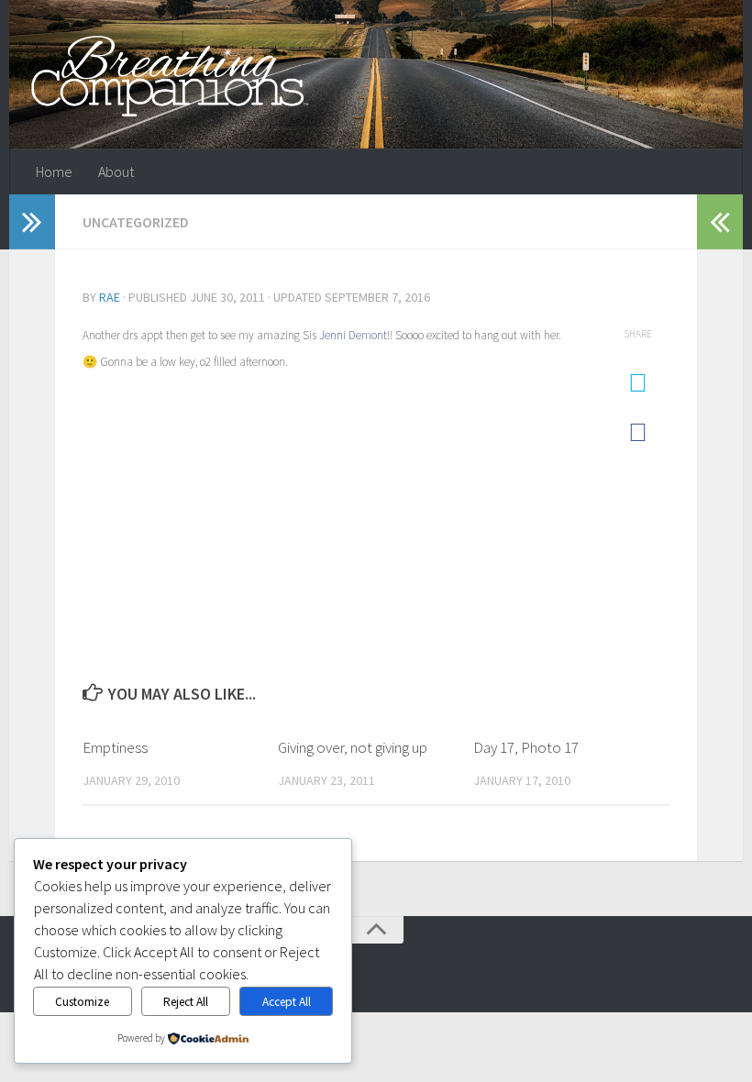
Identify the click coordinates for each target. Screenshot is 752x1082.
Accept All (286, 1002)
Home (54, 171)
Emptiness (115, 747)
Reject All (185, 1002)
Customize (82, 1002)
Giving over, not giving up (352, 747)
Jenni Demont (353, 335)
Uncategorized (136, 222)
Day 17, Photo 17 (526, 747)
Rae (109, 297)
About (116, 171)
